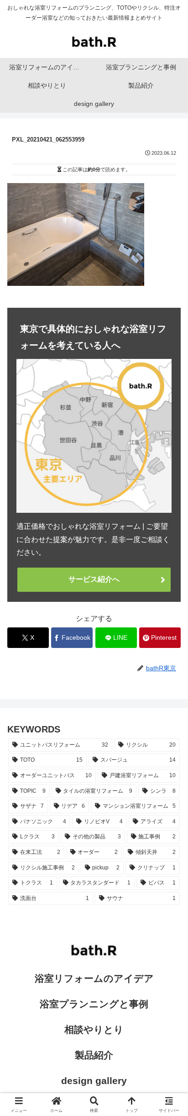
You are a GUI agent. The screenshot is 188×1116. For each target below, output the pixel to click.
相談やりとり (94, 1029)
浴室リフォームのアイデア (94, 978)
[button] (169, 1079)
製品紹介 (94, 1055)
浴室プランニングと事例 (94, 1004)
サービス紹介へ (94, 579)
